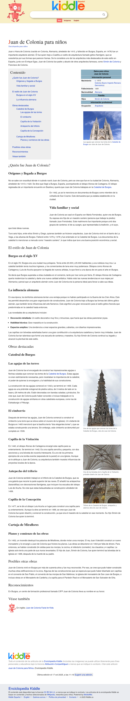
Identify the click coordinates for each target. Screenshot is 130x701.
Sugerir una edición (83, 674)
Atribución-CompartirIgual (56, 664)
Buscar (104, 14)
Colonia (98, 82)
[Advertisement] (64, 30)
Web (59, 20)
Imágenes (67, 20)
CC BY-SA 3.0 (49, 692)
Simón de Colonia (111, 61)
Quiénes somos (39, 697)
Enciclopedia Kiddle (53, 661)
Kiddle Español (14, 697)
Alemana (98, 92)
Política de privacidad (57, 697)
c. (95, 80)
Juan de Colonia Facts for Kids (40, 607)
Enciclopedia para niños (18, 46)
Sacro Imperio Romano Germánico (108, 84)
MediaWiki (88, 694)
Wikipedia (51, 694)
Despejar (98, 14)
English (76, 20)
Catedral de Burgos (102, 187)
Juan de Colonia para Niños (21, 668)
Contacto (72, 697)
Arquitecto (99, 105)
